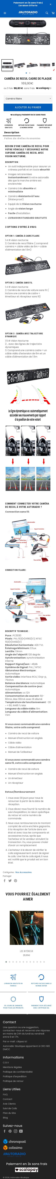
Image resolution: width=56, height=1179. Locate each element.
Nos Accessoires (24, 872)
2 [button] (29, 73)
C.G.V (6, 1062)
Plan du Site (9, 1113)
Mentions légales (12, 1067)
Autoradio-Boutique (19, 1177)
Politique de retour (13, 1081)
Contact (7, 1099)
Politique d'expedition (15, 1076)
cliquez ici (21, 1041)
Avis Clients (9, 1103)
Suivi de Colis (10, 1108)
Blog (5, 1117)
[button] (6, 961)
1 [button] (26, 73)
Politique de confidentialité (18, 1071)
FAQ (5, 1094)
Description (11, 132)
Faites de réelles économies (22, 138)
